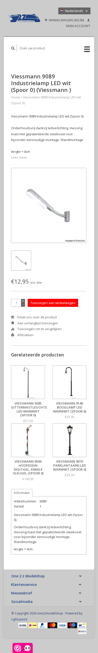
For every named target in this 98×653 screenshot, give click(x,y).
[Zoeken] (13, 48)
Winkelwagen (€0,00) (66, 20)
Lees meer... (20, 157)
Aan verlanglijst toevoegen (37, 323)
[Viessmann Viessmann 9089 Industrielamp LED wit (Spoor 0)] (48, 205)
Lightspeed (19, 619)
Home (15, 97)
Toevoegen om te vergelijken (39, 329)
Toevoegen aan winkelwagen (52, 303)
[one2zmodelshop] (24, 18)
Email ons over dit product (37, 317)
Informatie (22, 492)
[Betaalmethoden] (23, 625)
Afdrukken (25, 335)
